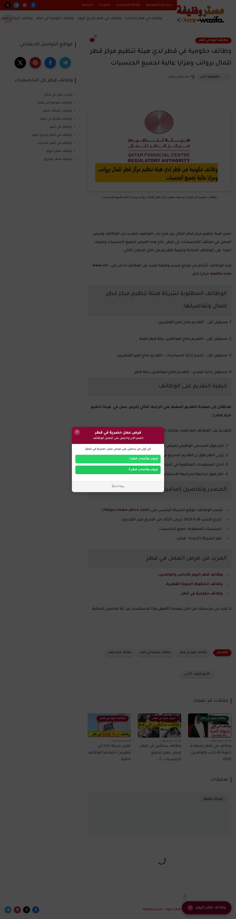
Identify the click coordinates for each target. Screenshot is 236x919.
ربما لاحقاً (118, 486)
